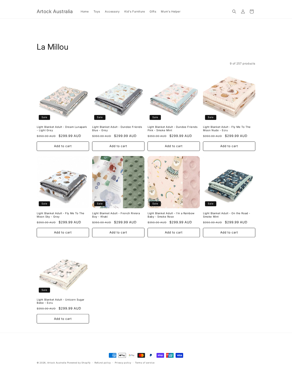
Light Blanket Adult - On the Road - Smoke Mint (226, 215)
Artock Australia (56, 362)
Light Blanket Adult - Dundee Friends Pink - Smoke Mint (173, 128)
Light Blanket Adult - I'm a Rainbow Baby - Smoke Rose (171, 215)
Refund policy (103, 362)
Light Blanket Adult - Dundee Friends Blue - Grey (117, 128)
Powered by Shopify (79, 362)
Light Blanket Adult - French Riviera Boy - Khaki (116, 215)
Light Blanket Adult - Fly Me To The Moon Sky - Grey (60, 215)
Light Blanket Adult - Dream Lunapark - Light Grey (62, 128)
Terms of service (144, 362)
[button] (234, 11)
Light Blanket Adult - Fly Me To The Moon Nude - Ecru (227, 128)
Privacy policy (123, 362)
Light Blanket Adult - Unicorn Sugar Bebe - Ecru (60, 301)
